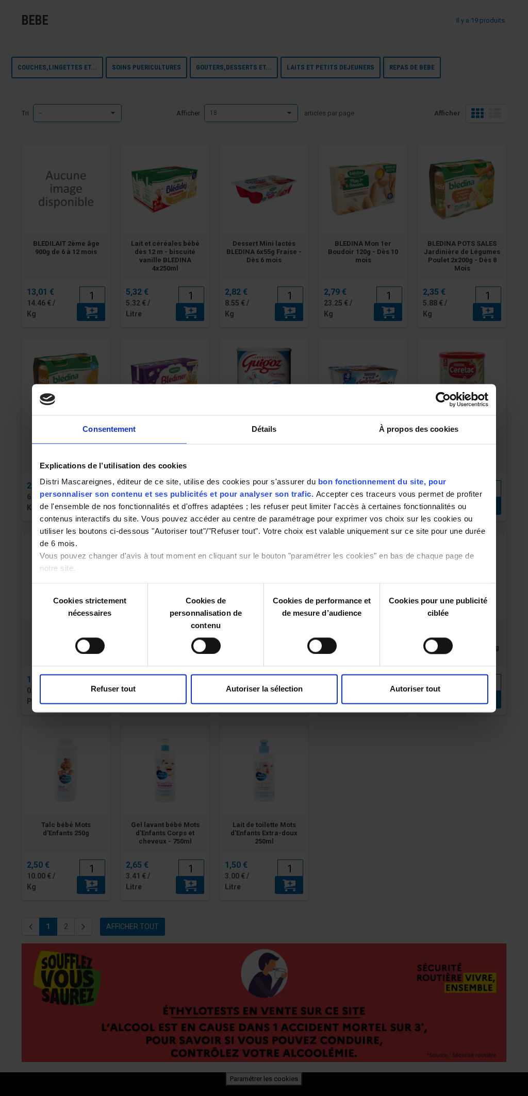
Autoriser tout (415, 688)
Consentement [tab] (109, 429)
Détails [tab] (264, 429)
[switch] (195, 642)
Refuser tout (113, 688)
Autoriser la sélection (264, 688)
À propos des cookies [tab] (418, 429)
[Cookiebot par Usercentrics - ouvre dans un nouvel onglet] (443, 399)
